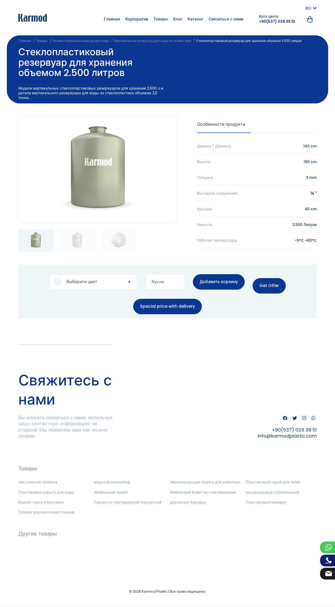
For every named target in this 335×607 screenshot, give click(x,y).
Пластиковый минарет (266, 502)
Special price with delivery (167, 306)
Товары (160, 19)
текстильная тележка (37, 482)
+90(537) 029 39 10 (277, 21)
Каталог (195, 19)
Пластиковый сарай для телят (273, 482)
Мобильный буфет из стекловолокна (203, 492)
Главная (112, 19)
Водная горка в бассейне (41, 502)
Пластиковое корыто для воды (46, 492)
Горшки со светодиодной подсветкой (127, 502)
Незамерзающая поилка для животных (205, 482)
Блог (177, 19)
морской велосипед (112, 482)
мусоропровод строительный (272, 492)
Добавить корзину (219, 282)
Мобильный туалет (111, 492)
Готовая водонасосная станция (46, 512)
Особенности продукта (221, 124)
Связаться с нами (226, 19)
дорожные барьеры (188, 502)
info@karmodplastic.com (287, 436)
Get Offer (269, 286)
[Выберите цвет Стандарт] (93, 282)
